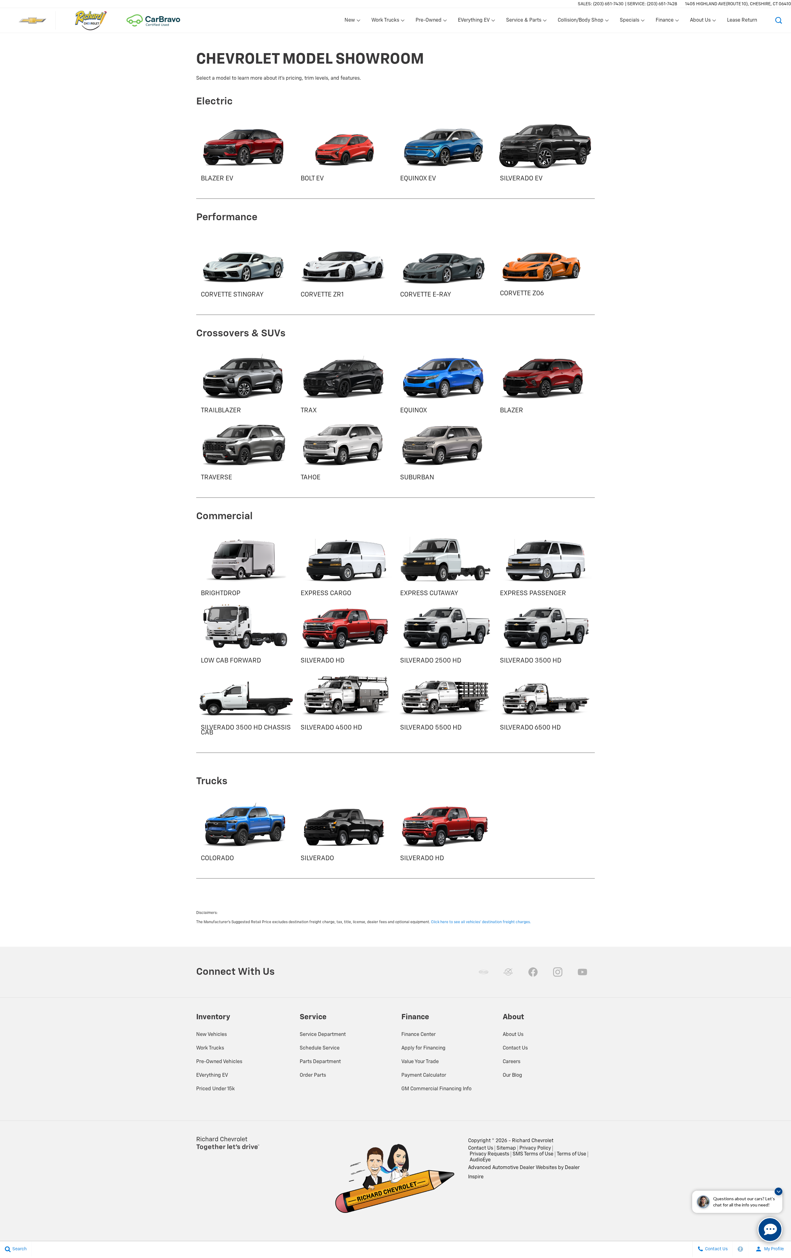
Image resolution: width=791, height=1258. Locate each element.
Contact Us (515, 1048)
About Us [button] (700, 21)
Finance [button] (664, 21)
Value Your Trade (420, 1061)
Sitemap (506, 1148)
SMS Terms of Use (533, 1154)
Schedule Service (320, 1048)
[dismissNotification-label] (778, 1191)
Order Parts (313, 1075)
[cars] (483, 972)
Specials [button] (629, 21)
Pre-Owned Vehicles (219, 1061)
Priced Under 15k (215, 1089)
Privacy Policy (535, 1148)
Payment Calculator (423, 1075)
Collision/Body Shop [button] (580, 21)
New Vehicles (211, 1034)
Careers (511, 1061)
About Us (513, 1034)
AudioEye (480, 1160)
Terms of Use (571, 1154)
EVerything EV (212, 1075)
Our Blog (512, 1075)
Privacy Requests (489, 1154)
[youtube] (582, 972)
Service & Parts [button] (523, 21)
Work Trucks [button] (385, 21)
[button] (778, 20)
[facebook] (533, 972)
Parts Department (320, 1061)
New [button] (350, 21)
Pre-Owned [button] (428, 21)
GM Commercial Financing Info (436, 1089)
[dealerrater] (508, 972)
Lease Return (742, 20)
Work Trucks (210, 1048)
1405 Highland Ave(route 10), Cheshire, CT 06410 (738, 4)
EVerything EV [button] (474, 21)
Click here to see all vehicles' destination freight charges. (481, 922)
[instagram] (558, 972)
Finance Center (418, 1034)
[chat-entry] (770, 1229)
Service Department (323, 1034)
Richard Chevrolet (532, 1140)
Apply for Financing (423, 1048)
